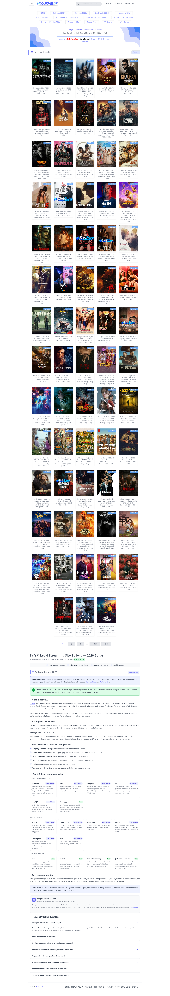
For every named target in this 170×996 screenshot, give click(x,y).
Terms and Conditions (94, 987)
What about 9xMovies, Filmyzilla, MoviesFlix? (49, 969)
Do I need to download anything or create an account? (53, 949)
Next (106, 644)
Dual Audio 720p (123, 13)
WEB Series (124, 22)
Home (108, 4)
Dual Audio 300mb (102, 13)
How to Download (122, 987)
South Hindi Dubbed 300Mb (67, 17)
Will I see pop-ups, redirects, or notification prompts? (52, 943)
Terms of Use (91, 682)
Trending (118, 4)
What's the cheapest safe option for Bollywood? (50, 962)
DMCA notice (104, 682)
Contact (109, 987)
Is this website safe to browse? (43, 937)
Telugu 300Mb (73, 22)
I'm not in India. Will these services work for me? (51, 975)
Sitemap (135, 987)
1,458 (95, 644)
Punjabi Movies (42, 17)
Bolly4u (32, 703)
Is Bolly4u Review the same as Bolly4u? (47, 922)
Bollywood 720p (81, 13)
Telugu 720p (91, 22)
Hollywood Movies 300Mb (124, 17)
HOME (42, 13)
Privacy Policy (77, 987)
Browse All (130, 4)
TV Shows (108, 22)
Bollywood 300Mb (60, 13)
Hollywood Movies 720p (50, 22)
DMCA (67, 987)
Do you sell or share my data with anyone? (48, 956)
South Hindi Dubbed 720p (96, 17)
